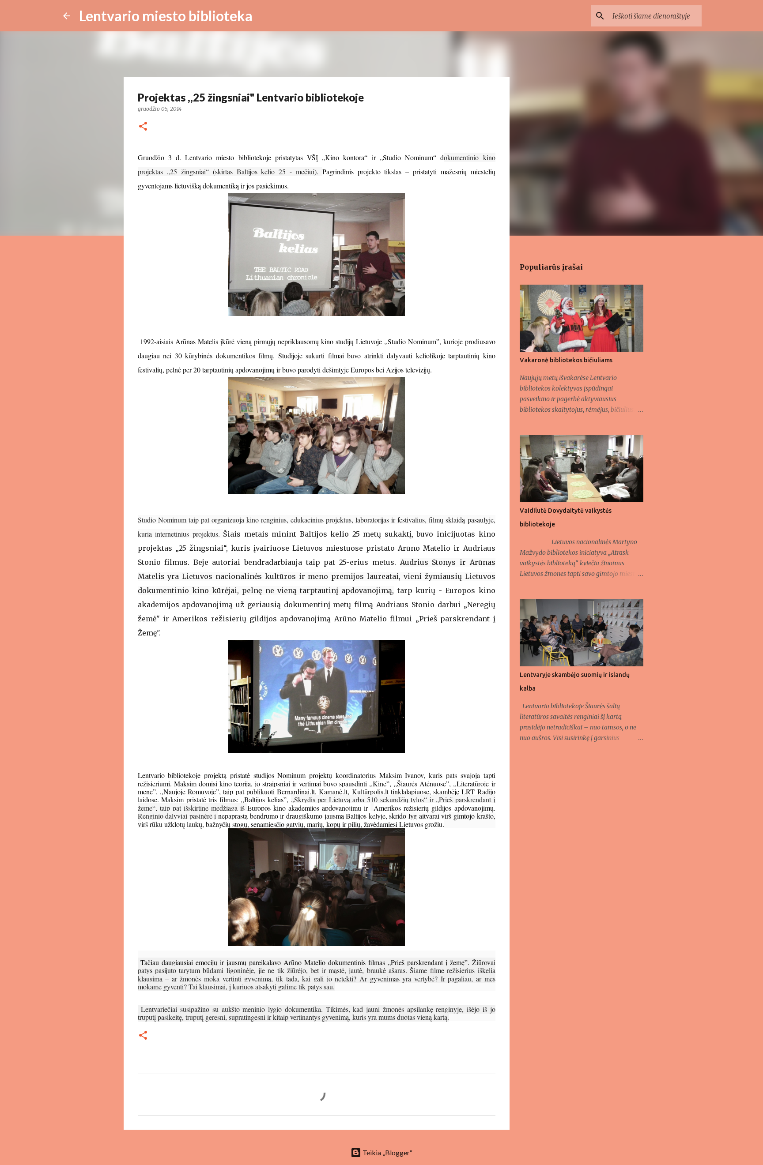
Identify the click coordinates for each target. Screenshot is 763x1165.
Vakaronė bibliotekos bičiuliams (566, 360)
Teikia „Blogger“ (386, 1152)
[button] (143, 127)
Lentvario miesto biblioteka (166, 15)
